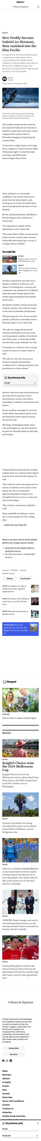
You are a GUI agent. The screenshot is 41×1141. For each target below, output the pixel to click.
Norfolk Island (8, 573)
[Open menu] (38, 6)
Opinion (6, 1078)
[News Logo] (20, 7)
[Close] (38, 1123)
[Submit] (34, 383)
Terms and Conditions (13, 1101)
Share (10, 579)
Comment (25, 579)
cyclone (5, 570)
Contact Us (8, 1108)
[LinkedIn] (11, 1061)
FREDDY (14, 570)
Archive (6, 1105)
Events (5, 1086)
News (5, 1071)
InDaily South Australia (13, 1116)
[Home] (20, 2)
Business (6, 1075)
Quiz (4, 1090)
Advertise (7, 1112)
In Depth (6, 1082)
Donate (13, 1054)
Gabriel (23, 570)
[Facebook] (3, 1061)
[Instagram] (7, 1061)
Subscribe (14, 1048)
